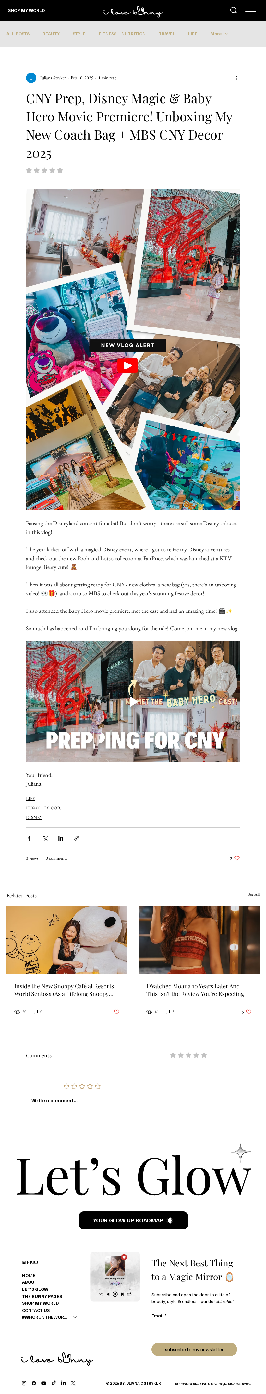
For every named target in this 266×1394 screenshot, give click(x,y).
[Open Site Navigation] (250, 10)
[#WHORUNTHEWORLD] (75, 1317)
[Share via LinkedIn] (61, 838)
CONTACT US (36, 1310)
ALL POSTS (18, 33)
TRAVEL (167, 33)
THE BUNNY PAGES (42, 1296)
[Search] (233, 10)
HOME (28, 1275)
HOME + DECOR (43, 808)
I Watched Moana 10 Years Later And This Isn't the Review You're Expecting (195, 990)
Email (158, 1315)
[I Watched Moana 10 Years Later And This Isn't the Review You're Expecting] (199, 940)
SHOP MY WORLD (26, 10)
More (216, 33)
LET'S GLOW (35, 1289)
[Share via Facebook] (29, 838)
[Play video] (133, 701)
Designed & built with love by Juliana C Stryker (213, 1384)
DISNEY (34, 817)
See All (254, 894)
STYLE (79, 33)
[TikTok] (53, 1383)
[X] (73, 1383)
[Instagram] (24, 1383)
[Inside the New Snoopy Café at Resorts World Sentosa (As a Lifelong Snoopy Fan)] (66, 940)
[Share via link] (77, 838)
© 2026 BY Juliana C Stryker (133, 1383)
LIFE (192, 33)
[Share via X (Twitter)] (45, 838)
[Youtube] (43, 1383)
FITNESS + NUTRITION (122, 33)
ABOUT (29, 1282)
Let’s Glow (133, 1173)
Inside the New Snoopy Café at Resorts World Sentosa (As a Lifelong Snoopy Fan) (64, 990)
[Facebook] (34, 1383)
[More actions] (236, 78)
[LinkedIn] (63, 1383)
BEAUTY (51, 33)
